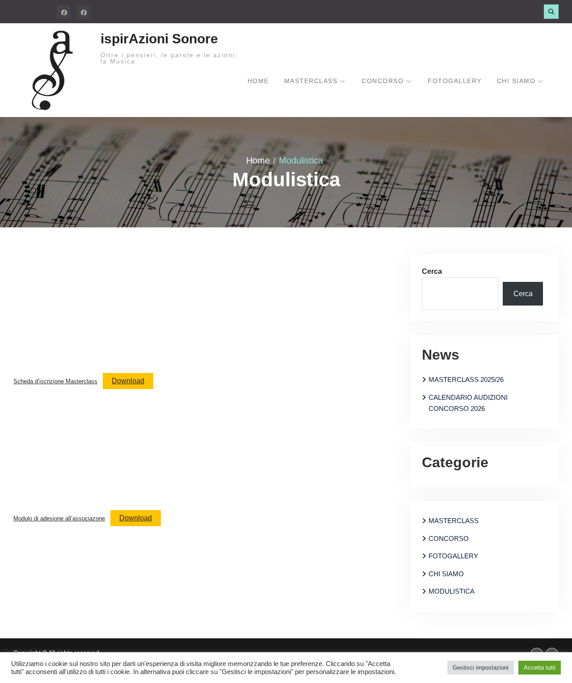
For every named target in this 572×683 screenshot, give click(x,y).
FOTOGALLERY (453, 556)
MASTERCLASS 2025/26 (466, 379)
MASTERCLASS (454, 520)
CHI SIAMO (446, 574)
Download (128, 381)
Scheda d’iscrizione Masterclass (55, 381)
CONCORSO (449, 538)
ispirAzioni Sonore (159, 38)
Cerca (432, 271)
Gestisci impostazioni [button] (481, 667)
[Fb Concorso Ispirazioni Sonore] (63, 12)
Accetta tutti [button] (539, 667)
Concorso (383, 80)
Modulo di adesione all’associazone (59, 518)
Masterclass (311, 80)
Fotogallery (455, 80)
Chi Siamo (516, 80)
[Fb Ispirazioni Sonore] (83, 12)
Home (258, 80)
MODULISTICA (452, 591)
